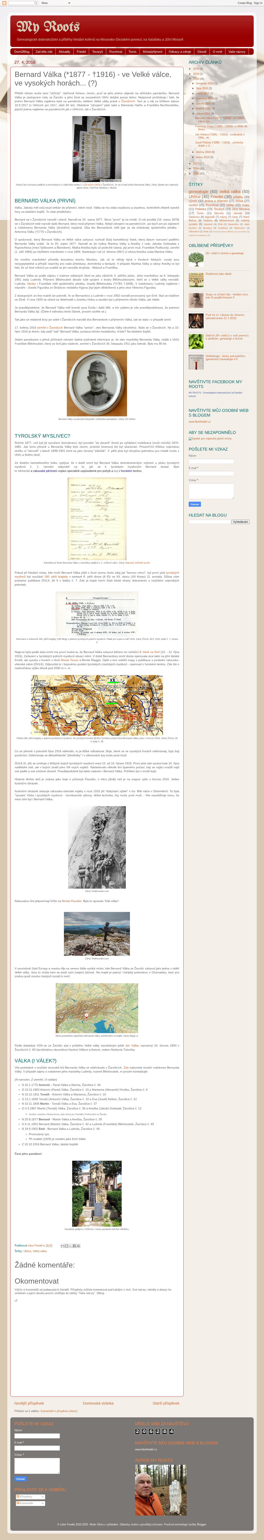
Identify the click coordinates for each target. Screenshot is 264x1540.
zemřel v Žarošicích (50, 327)
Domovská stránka (98, 1403)
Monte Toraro (70, 660)
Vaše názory (237, 51)
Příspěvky (25, 1496)
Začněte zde (44, 51)
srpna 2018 (203, 93)
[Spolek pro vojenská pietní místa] (210, 438)
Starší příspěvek (166, 1403)
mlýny (223, 217)
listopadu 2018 (205, 83)
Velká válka (40, 1251)
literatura (207, 228)
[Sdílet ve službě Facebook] (74, 1246)
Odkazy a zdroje (180, 51)
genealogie (199, 191)
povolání (242, 231)
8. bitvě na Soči (150, 652)
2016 (196, 168)
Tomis (132, 51)
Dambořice (233, 224)
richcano (157, 1524)
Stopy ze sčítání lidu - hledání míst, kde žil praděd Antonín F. (227, 296)
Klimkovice (239, 228)
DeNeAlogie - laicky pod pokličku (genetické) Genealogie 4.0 (225, 358)
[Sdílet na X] (70, 1246)
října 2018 (202, 88)
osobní (193, 205)
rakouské (39, 470)
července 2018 (205, 98)
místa (239, 201)
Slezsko (219, 213)
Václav (31, 283)
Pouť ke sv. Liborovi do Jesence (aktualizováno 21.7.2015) (225, 317)
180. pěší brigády (56, 576)
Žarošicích (128, 101)
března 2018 (204, 152)
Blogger (201, 1524)
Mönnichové (226, 220)
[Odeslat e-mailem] (63, 1246)
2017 (196, 163)
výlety (230, 205)
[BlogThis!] (67, 1246)
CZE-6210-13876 (91, 184)
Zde (126, 1067)
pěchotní (51, 470)
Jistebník (208, 224)
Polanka (200, 209)
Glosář (201, 51)
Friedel (81, 51)
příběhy (238, 197)
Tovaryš (97, 51)
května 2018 (204, 108)
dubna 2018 (203, 113)
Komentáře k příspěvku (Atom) (59, 1411)
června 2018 (204, 103)
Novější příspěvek (29, 1403)
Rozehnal (115, 51)
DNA (220, 224)
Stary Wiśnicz (228, 231)
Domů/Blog (21, 51)
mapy (246, 205)
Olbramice (194, 231)
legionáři (210, 217)
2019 (196, 74)
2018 (196, 79)
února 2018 (203, 157)
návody (238, 213)
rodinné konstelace (198, 235)
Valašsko (194, 217)
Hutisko (207, 220)
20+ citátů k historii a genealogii (225, 253)
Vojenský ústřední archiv (137, 562)
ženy (235, 217)
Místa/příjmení (152, 51)
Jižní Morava (241, 209)
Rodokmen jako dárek (219, 274)
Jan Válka (131, 1045)
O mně (217, 51)
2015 (196, 173)
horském (126, 470)
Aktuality (64, 51)
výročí (193, 201)
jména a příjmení (216, 201)
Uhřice (27, 1251)
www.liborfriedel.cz (200, 421)
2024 (196, 68)
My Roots (48, 27)
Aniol (215, 231)
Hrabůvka (223, 228)
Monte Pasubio (71, 901)
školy (206, 231)
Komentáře (26, 1503)
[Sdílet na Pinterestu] (78, 1246)
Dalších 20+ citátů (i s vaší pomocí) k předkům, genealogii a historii (227, 337)
